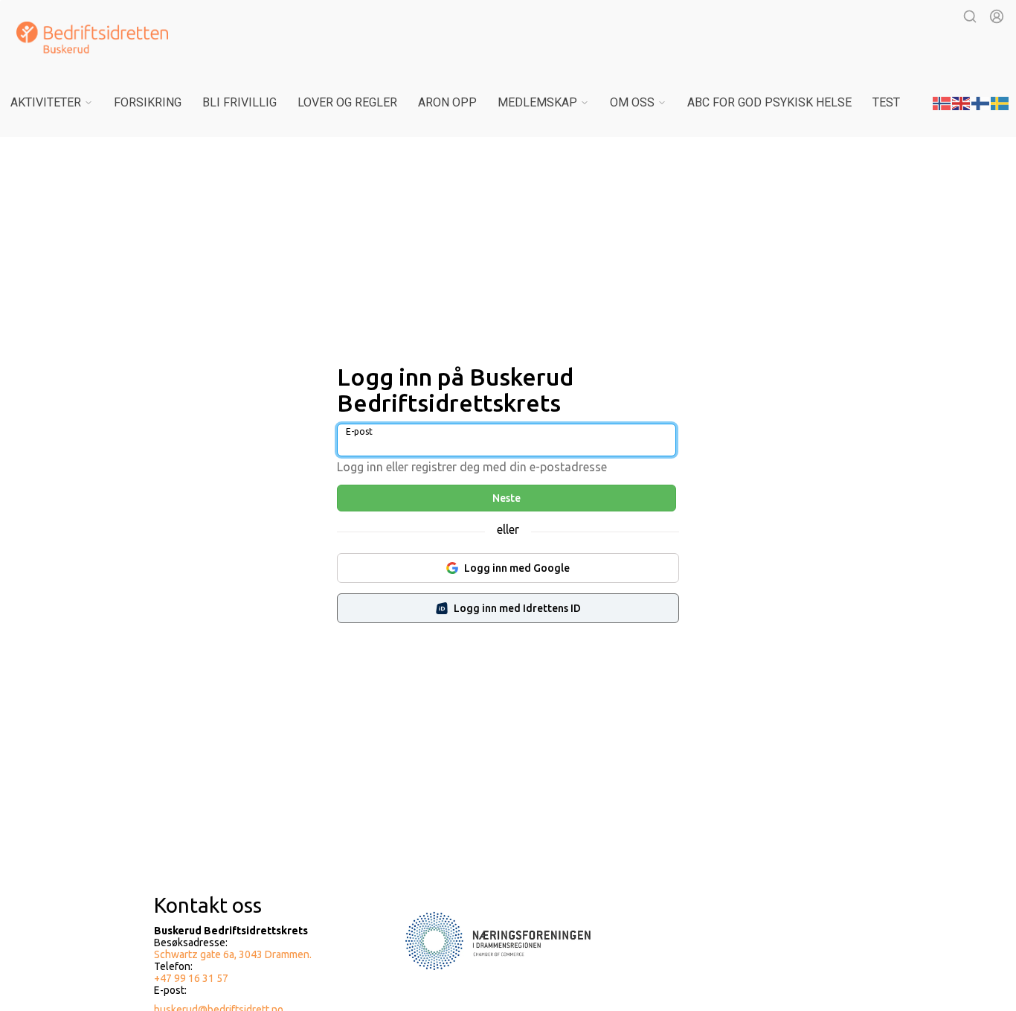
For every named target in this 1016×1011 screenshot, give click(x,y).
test (886, 102)
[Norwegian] (942, 102)
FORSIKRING (147, 102)
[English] (961, 102)
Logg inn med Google (517, 568)
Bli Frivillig (239, 102)
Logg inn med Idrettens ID (517, 608)
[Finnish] (981, 102)
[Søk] (969, 16)
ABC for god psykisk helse (769, 102)
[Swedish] (1000, 102)
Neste (506, 498)
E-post (359, 431)
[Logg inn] (996, 16)
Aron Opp (447, 102)
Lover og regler (347, 102)
